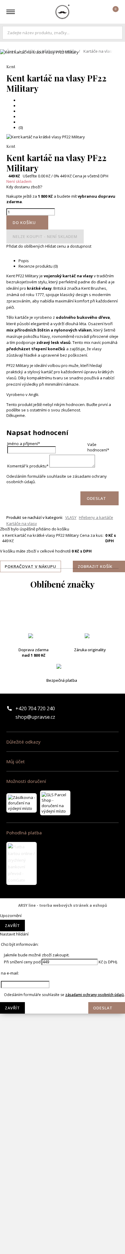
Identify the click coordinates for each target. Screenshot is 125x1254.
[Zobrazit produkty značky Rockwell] (62, 1145)
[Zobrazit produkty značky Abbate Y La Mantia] (62, 612)
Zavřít (12, 925)
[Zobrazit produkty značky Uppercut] (62, 1242)
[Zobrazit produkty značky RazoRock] (62, 1096)
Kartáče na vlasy (98, 51)
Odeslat (103, 1008)
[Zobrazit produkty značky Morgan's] (62, 951)
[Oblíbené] (95, 12)
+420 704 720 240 (35, 708)
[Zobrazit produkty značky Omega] (62, 1048)
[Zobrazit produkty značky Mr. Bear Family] (62, 975)
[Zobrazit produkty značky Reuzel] (62, 1121)
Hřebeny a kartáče (59, 51)
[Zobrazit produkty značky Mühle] (62, 1024)
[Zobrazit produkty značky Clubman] (62, 685)
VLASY (29, 51)
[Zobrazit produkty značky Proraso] (62, 1072)
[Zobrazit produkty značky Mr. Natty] (62, 1000)
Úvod (11, 51)
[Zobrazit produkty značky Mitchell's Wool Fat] (62, 927)
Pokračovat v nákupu (30, 566)
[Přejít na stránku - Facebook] (103, 713)
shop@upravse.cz (35, 717)
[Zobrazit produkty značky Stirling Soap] (62, 1169)
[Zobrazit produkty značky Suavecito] (62, 1193)
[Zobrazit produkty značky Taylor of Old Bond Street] (62, 1218)
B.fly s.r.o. (62, 12)
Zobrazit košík (95, 566)
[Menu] (10, 11)
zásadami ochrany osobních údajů (94, 994)
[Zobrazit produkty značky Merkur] (62, 903)
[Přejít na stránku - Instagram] (114, 713)
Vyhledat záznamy (116, 32)
